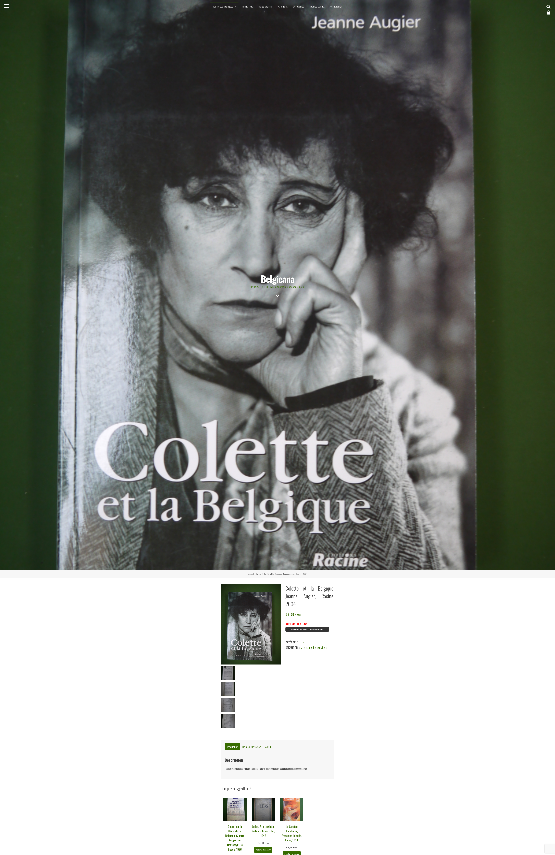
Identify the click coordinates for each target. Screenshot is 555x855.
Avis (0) (269, 747)
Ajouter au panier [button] (263, 850)
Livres (258, 574)
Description (232, 747)
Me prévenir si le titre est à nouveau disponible (307, 629)
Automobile (298, 6)
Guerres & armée (317, 6)
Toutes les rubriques (223, 6)
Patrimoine (283, 6)
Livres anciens (265, 6)
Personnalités (319, 647)
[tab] (232, 747)
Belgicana (277, 278)
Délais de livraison (251, 747)
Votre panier (336, 6)
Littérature (247, 6)
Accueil (251, 574)
